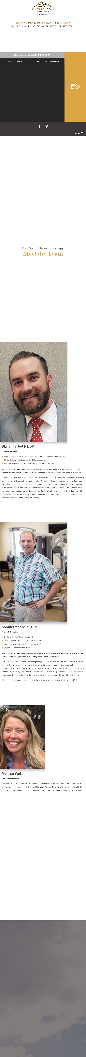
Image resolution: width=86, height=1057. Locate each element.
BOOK (75, 87)
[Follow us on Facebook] (39, 126)
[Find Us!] (46, 126)
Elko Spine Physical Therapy (43, 22)
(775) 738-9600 (42, 55)
